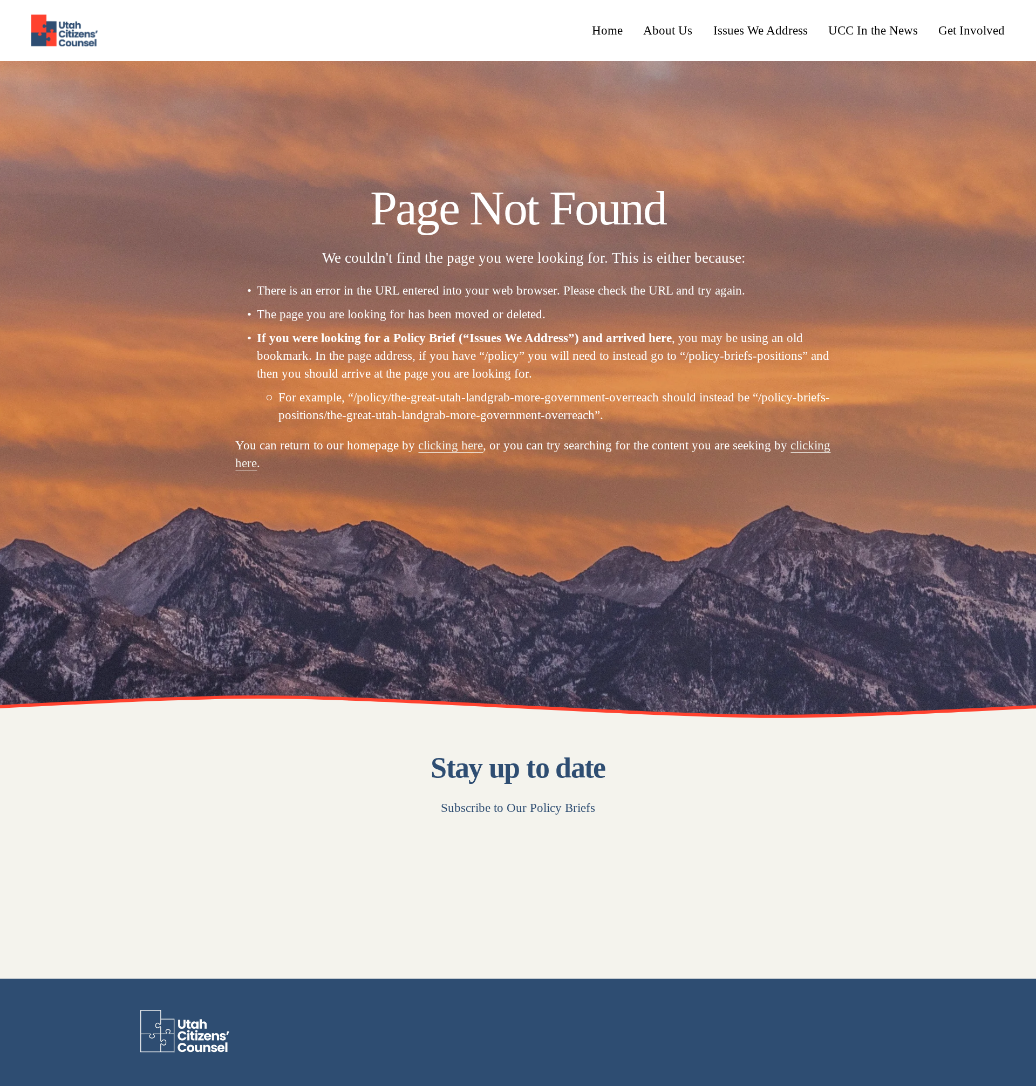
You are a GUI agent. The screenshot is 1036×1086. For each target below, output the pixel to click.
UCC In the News (873, 30)
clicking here (450, 445)
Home (607, 30)
